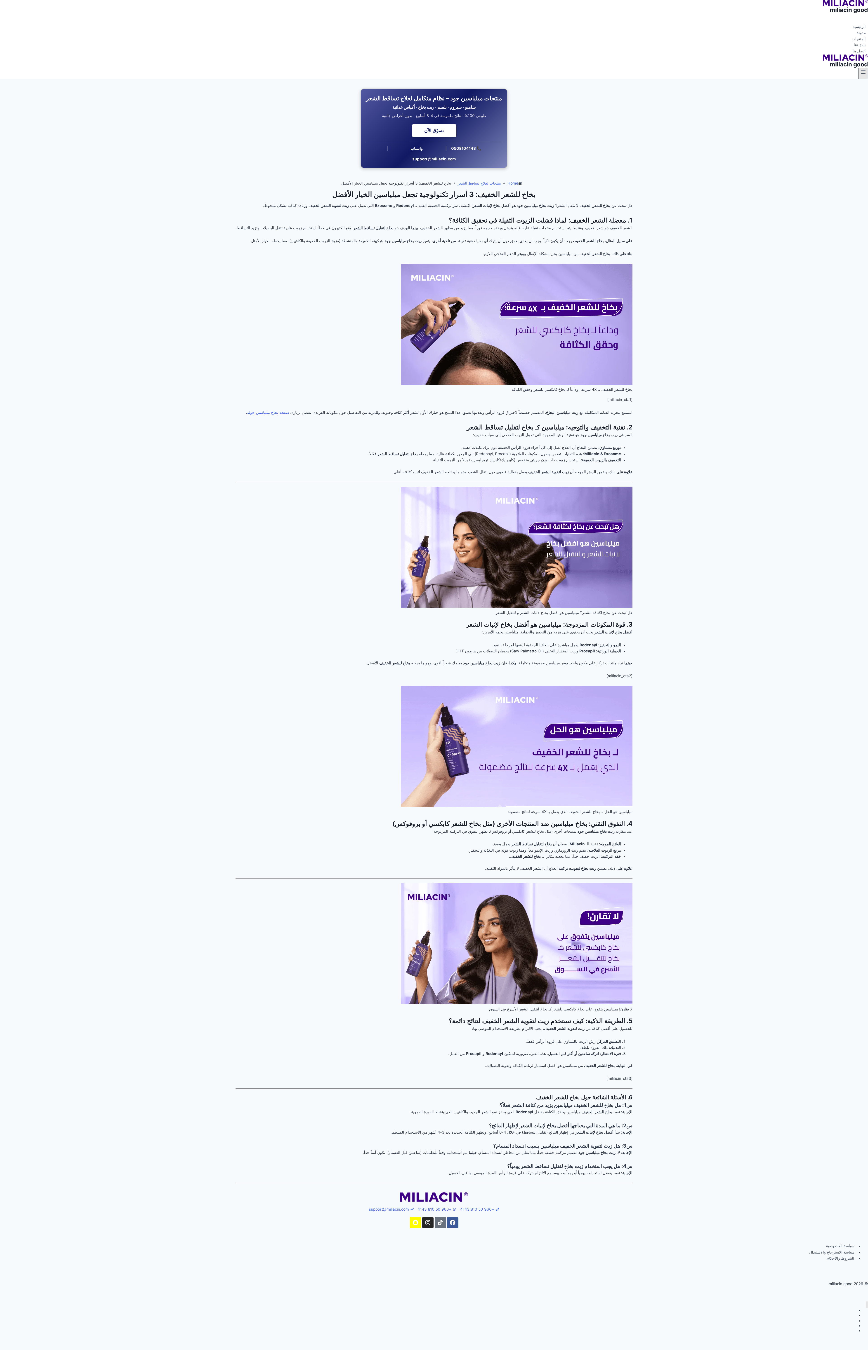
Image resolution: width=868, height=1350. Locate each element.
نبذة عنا (860, 45)
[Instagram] (428, 1222)
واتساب (416, 148)
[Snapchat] (415, 1222)
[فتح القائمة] (863, 73)
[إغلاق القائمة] (867, 1304)
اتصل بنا (859, 51)
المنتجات (859, 39)
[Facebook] (452, 1222)
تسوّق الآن (434, 130)
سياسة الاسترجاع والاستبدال (831, 1252)
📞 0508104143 (466, 148)
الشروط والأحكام (840, 1258)
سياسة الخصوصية (840, 1246)
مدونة (861, 32)
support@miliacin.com (434, 159)
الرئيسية (859, 26)
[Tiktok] (440, 1222)
